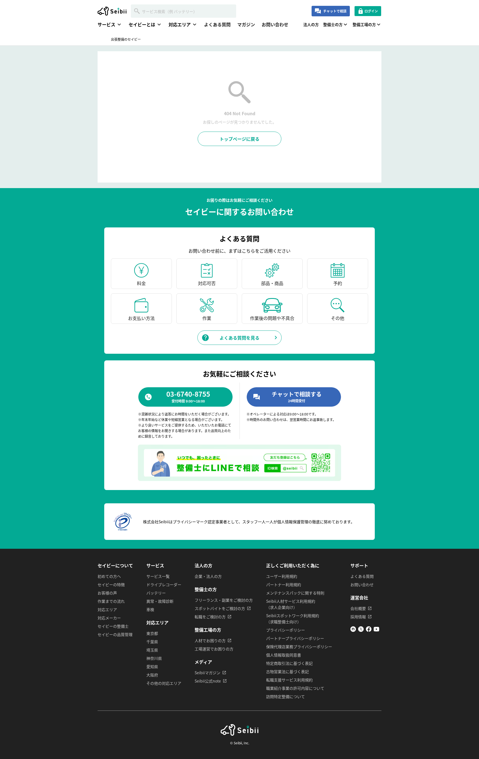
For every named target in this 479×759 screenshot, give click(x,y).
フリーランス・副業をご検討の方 (224, 600)
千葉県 (152, 641)
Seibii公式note (208, 681)
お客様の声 (107, 593)
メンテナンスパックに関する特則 (295, 593)
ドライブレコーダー (163, 584)
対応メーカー (109, 617)
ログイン (371, 11)
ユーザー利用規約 (281, 576)
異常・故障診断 (160, 601)
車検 (150, 609)
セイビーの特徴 (111, 584)
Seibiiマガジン (207, 672)
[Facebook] (368, 630)
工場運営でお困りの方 (214, 649)
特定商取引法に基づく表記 (289, 663)
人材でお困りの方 (210, 640)
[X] (361, 630)
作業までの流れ (111, 601)
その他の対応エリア (163, 683)
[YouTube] (376, 630)
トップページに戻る (239, 138)
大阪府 (152, 675)
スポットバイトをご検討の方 (220, 608)
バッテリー (156, 593)
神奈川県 (154, 658)
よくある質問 (217, 24)
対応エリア (107, 609)
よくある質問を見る (239, 337)
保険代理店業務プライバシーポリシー (299, 646)
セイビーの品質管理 (115, 634)
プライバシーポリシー (285, 630)
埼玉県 (152, 650)
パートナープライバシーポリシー (295, 638)
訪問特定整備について (285, 696)
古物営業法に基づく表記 (287, 671)
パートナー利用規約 (283, 584)
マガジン (246, 24)
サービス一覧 (158, 576)
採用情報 (358, 616)
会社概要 (358, 608)
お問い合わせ (275, 24)
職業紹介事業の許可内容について (295, 688)
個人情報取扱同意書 (283, 655)
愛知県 (152, 666)
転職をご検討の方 (210, 616)
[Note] (353, 630)
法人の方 (311, 24)
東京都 (152, 633)
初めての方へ (109, 576)
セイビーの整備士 (113, 626)
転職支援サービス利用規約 (289, 680)
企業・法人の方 (208, 576)
